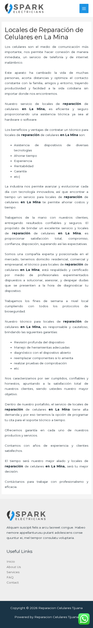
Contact (13, 582)
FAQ (10, 577)
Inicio (11, 561)
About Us (14, 567)
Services (13, 572)
